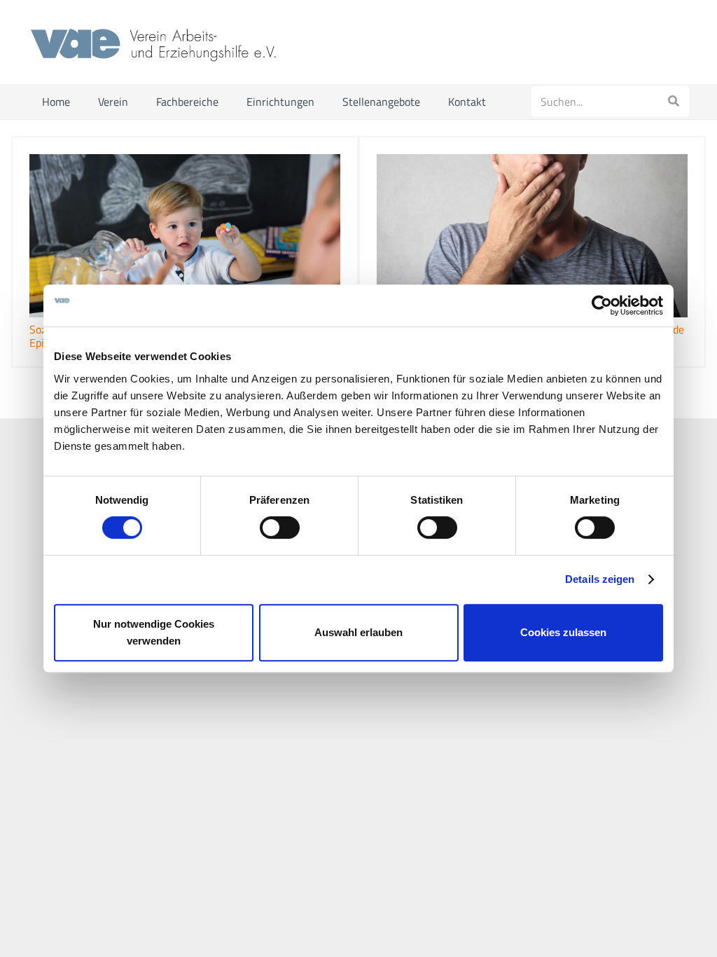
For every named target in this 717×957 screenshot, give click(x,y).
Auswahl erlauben (358, 632)
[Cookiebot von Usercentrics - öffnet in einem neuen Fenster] (602, 305)
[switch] (280, 527)
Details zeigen (599, 579)
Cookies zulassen (563, 632)
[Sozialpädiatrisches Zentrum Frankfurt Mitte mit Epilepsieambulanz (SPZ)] (184, 235)
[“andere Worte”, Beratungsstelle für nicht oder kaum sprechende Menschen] (532, 235)
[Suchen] (673, 102)
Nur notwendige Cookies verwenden (153, 632)
